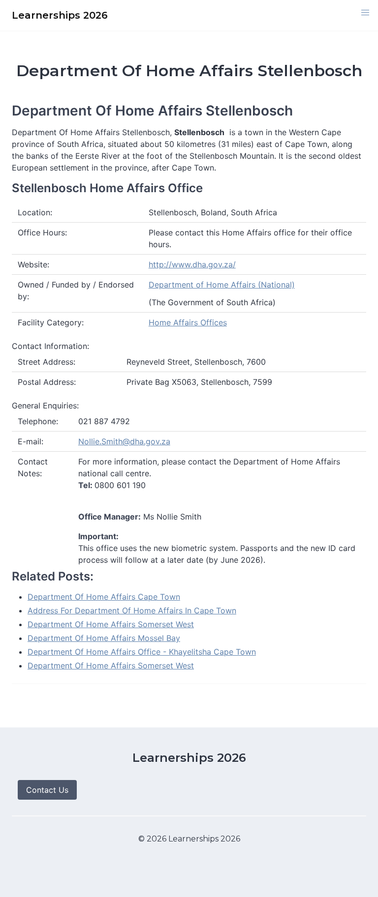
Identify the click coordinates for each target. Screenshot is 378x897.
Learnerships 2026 (189, 757)
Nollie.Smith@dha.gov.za (124, 441)
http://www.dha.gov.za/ (192, 264)
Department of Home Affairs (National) (222, 284)
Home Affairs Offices (188, 322)
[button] (365, 13)
